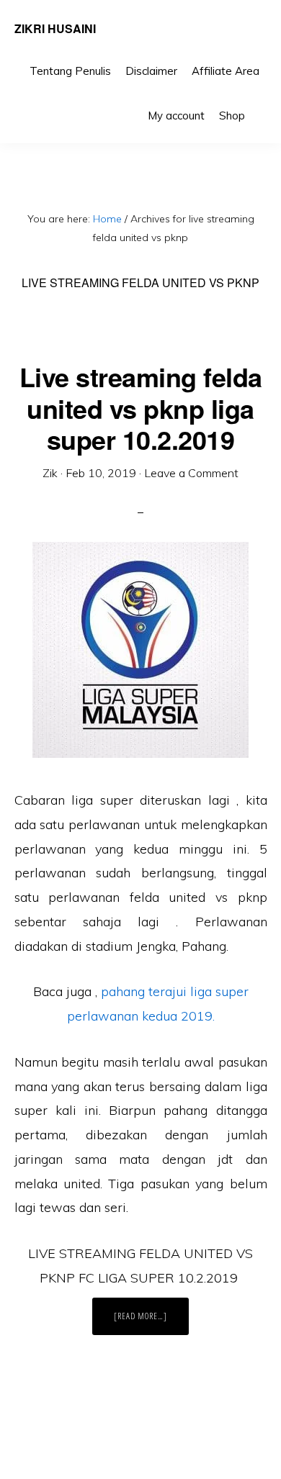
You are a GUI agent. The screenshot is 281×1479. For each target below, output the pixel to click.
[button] (259, 105)
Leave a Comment (191, 473)
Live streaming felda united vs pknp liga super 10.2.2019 (140, 407)
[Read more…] (151, 1322)
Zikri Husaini (55, 28)
